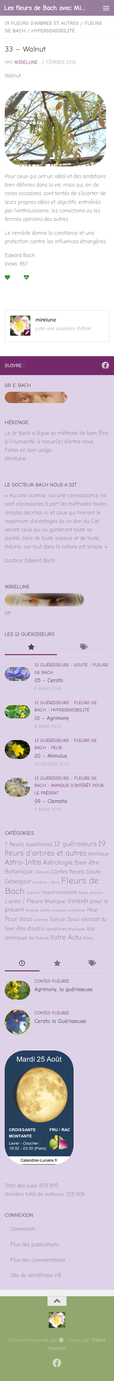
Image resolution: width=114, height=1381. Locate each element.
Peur (56, 747)
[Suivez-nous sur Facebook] (105, 365)
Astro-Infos (23, 862)
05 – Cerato (49, 680)
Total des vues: (22, 1186)
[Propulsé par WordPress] (61, 1340)
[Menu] (106, 8)
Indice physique (91, 893)
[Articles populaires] (31, 648)
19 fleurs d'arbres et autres (42, 23)
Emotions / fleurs (46, 882)
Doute (81, 665)
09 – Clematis (51, 801)
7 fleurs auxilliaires (29, 844)
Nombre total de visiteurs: (35, 1194)
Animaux (98, 853)
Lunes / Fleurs (24, 901)
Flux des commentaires (37, 1260)
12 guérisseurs (52, 665)
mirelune (26, 62)
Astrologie (58, 862)
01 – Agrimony (52, 718)
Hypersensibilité (53, 31)
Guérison (33, 893)
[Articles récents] (22, 964)
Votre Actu (65, 937)
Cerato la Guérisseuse (60, 1021)
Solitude (58, 919)
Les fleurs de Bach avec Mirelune (45, 8)
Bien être (86, 862)
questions (41, 920)
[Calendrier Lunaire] (39, 1163)
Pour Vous (18, 919)
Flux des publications (34, 1245)
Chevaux (42, 872)
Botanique (19, 871)
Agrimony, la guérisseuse (64, 989)
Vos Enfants (38, 938)
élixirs (88, 938)
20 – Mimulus (51, 756)
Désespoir (18, 881)
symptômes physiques (66, 929)
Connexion (22, 1229)
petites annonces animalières (63, 910)
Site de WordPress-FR (35, 1275)
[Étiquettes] (83, 648)
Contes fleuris (68, 871)
